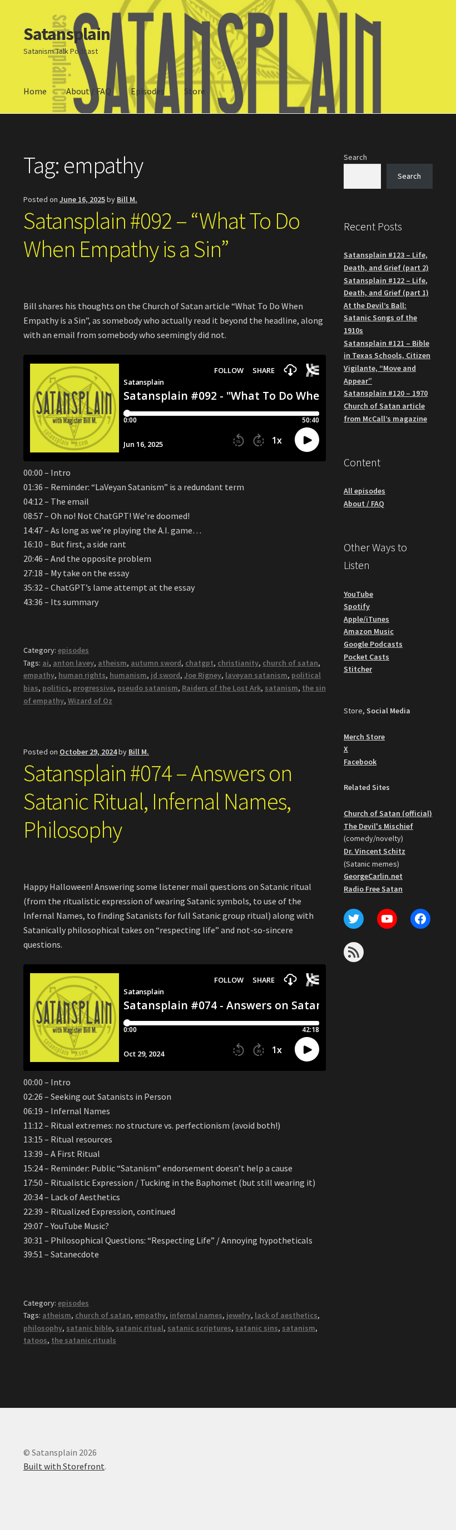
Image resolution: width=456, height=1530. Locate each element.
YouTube (358, 594)
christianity (238, 663)
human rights (82, 675)
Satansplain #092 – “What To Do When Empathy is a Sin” (161, 234)
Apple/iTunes (366, 619)
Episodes (148, 91)
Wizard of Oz (90, 701)
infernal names (196, 1315)
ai (45, 663)
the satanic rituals (83, 1340)
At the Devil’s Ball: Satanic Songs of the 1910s (380, 317)
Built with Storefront (64, 1466)
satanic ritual (139, 1328)
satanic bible (89, 1328)
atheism (112, 663)
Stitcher (358, 669)
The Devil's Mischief (378, 826)
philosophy (42, 1328)
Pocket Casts (366, 657)
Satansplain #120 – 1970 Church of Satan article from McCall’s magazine (386, 405)
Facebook (360, 762)
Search (355, 157)
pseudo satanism (147, 688)
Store (194, 91)
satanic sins (256, 1328)
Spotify (357, 606)
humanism (128, 675)
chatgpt (199, 663)
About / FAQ (88, 91)
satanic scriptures (199, 1328)
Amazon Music (369, 631)
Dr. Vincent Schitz (374, 851)
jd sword (165, 675)
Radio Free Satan (373, 889)
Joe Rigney (202, 675)
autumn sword (156, 663)
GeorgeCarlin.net (373, 876)
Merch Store (364, 737)
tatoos (35, 1340)
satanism (281, 688)
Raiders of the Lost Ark (221, 688)
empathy (38, 675)
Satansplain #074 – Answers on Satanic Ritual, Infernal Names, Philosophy (157, 801)
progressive (93, 688)
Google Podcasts (373, 644)
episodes (73, 650)
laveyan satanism (256, 675)
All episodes (364, 491)
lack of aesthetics (286, 1315)
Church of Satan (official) (388, 813)
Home (35, 91)
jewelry (238, 1315)
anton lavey (73, 663)
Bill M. (127, 199)
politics (55, 688)
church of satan (290, 663)
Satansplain (66, 34)
